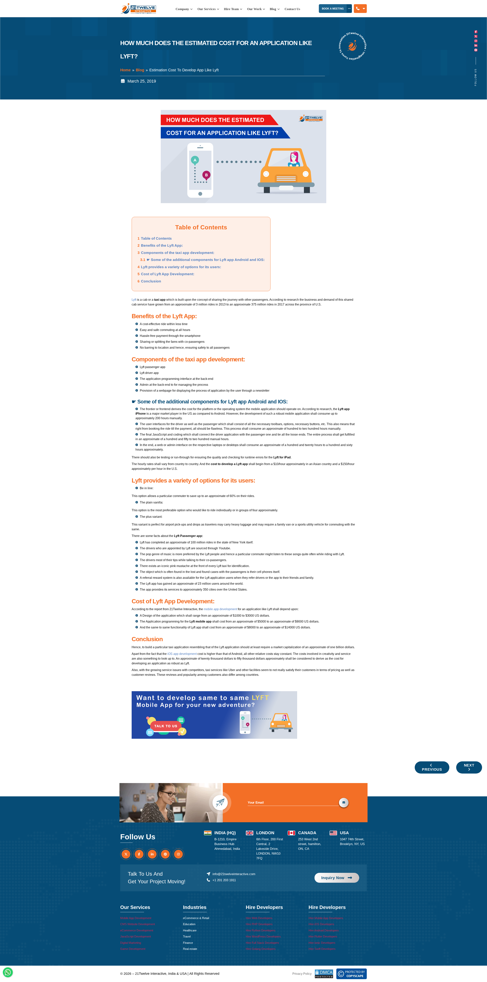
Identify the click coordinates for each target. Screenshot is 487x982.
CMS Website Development (137, 924)
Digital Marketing (130, 942)
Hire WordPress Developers (263, 936)
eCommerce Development (136, 930)
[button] (360, 8)
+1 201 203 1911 (224, 880)
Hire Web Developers (259, 918)
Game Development (132, 948)
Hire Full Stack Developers (262, 942)
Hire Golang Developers (261, 948)
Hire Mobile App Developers (326, 918)
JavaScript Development (135, 936)
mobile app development (220, 609)
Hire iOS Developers (321, 924)
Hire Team (232, 9)
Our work (254, 9)
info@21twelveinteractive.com (233, 874)
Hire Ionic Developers (322, 942)
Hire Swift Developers (322, 948)
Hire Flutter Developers (323, 936)
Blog (140, 70)
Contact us (292, 9)
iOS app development (182, 653)
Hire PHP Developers (259, 924)
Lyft (134, 299)
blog (273, 9)
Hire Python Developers (260, 930)
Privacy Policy (302, 973)
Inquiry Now (333, 878)
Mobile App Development (135, 918)
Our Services (206, 9)
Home (125, 70)
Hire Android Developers (324, 930)
